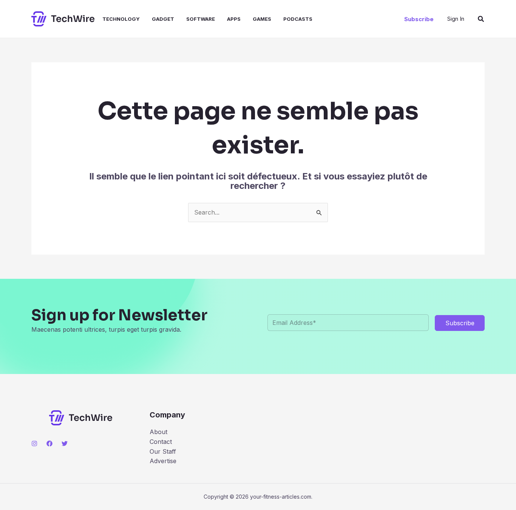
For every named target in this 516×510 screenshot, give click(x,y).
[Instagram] (34, 443)
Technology (121, 19)
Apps (234, 19)
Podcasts (297, 19)
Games (262, 19)
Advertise (163, 461)
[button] (419, 19)
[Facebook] (49, 443)
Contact (161, 441)
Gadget (163, 19)
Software (200, 19)
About (158, 432)
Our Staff (163, 451)
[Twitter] (65, 443)
